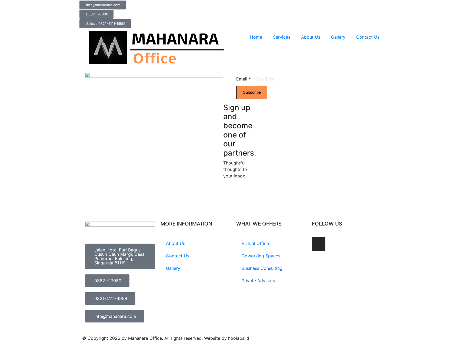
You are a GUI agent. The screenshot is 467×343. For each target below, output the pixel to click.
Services (281, 37)
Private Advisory (258, 280)
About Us (310, 37)
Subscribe (252, 92)
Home (256, 37)
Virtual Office (255, 243)
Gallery (338, 37)
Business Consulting (262, 268)
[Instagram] (318, 244)
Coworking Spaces (261, 255)
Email (243, 79)
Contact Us (367, 37)
